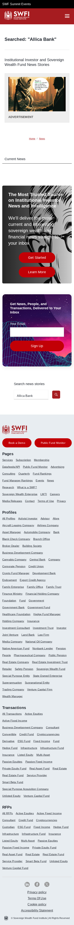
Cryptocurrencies (46, 820)
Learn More (41, 273)
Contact (30, 500)
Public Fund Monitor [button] (53, 442)
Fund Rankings (42, 473)
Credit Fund (26, 734)
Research (8, 487)
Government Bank (13, 607)
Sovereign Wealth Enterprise (19, 494)
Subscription (23, 459)
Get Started (41, 259)
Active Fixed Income (14, 720)
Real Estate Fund (13, 775)
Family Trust (53, 586)
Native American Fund (15, 648)
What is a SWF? (27, 487)
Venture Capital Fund (37, 795)
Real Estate (60, 768)
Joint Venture (10, 634)
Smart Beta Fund (12, 782)
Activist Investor (28, 518)
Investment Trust (43, 627)
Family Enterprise (13, 586)
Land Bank (28, 634)
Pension (61, 648)
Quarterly (24, 473)
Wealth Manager (12, 696)
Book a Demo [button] (17, 442)
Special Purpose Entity (16, 675)
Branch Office (41, 538)
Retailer (7, 668)
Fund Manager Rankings (17, 480)
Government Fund (39, 607)
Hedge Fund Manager (47, 614)
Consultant (52, 727)
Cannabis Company (14, 559)
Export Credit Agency (33, 580)
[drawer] (67, 16)
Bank (56, 532)
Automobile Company (37, 532)
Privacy (61, 500)
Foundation (9, 600)
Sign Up (37, 346)
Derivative (8, 741)
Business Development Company (22, 552)
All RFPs (7, 813)
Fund (22, 600)
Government (36, 600)
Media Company (12, 641)
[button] (56, 395)
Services (7, 459)
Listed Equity (25, 754)
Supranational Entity (37, 682)
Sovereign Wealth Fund (50, 668)
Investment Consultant (16, 627)
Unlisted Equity (11, 795)
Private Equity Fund (14, 768)
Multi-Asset (43, 754)
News (50, 480)
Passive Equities (12, 761)
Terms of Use (46, 500)
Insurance (33, 621)
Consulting (8, 473)
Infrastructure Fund (52, 747)
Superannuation (12, 682)
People (6, 655)
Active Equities (34, 713)
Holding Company (13, 621)
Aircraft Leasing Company (18, 525)
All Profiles (8, 518)
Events (40, 480)
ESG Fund (24, 741)
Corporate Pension (13, 566)
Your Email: (18, 323)
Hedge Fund (10, 747)
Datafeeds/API (11, 466)
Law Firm (43, 634)
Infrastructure (29, 747)
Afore (56, 518)
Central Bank (38, 559)
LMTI (43, 494)
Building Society (32, 545)
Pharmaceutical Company (30, 655)
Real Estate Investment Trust (50, 662)
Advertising (57, 466)
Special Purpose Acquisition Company (25, 788)
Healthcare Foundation (16, 614)
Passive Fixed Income (38, 761)
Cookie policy (37, 904)
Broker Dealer (10, 545)
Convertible (9, 734)
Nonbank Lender (42, 648)
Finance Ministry (12, 593)
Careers (55, 494)
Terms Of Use (37, 898)
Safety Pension (24, 668)
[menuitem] (9, 461)
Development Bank (44, 573)
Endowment (9, 580)
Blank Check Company (16, 538)
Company (54, 559)
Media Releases (12, 500)
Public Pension (58, 655)
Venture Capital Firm (39, 689)
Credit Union (36, 566)
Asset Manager (11, 532)
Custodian (8, 826)
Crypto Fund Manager (15, 573)
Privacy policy (36, 892)
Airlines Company (48, 525)
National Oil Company (38, 641)
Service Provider (37, 775)
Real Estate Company (15, 662)
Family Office (35, 586)
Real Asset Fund (39, 768)
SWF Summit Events (16, 4)
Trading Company (13, 689)
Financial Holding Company (42, 593)
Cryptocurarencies (48, 734)
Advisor (45, 518)
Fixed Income (41, 741)
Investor (61, 627)
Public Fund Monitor (35, 466)
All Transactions (12, 713)
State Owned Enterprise (47, 675)
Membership (41, 459)
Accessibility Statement (37, 910)
